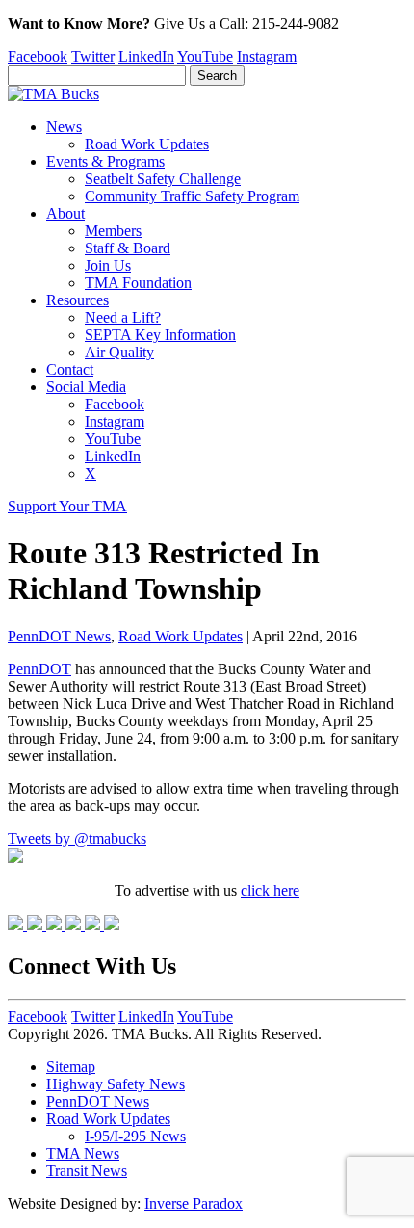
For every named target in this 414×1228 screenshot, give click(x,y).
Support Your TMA (67, 506)
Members (113, 230)
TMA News (82, 1153)
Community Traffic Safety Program (192, 196)
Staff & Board (127, 248)
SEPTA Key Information (160, 335)
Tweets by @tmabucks (77, 838)
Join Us (108, 265)
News (64, 126)
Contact (69, 369)
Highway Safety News (115, 1084)
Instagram (267, 56)
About (65, 213)
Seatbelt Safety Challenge (163, 178)
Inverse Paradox (193, 1203)
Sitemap (70, 1066)
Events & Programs (105, 161)
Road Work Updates (147, 144)
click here (270, 890)
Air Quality (119, 352)
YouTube (205, 56)
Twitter (93, 56)
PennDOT (39, 669)
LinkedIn (146, 56)
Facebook (37, 56)
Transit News (86, 1171)
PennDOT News (59, 636)
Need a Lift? (123, 317)
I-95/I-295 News (135, 1136)
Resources (77, 300)
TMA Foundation (138, 282)
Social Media (86, 387)
